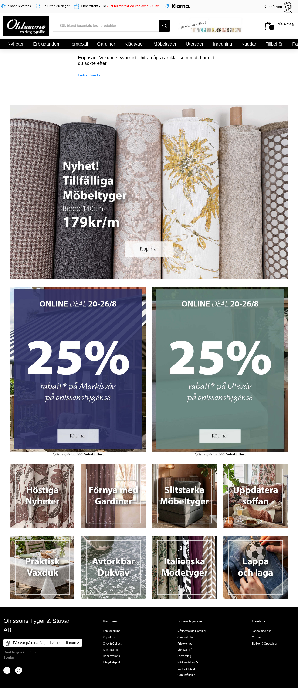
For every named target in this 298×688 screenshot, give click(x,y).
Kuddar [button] (248, 43)
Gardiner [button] (106, 43)
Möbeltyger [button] (164, 43)
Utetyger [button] (194, 43)
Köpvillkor (109, 637)
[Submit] (164, 26)
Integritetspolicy (113, 662)
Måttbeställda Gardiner (191, 631)
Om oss (256, 637)
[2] (7, 670)
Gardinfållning (186, 675)
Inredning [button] (222, 43)
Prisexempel (185, 643)
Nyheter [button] (15, 43)
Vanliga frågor (186, 668)
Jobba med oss (261, 631)
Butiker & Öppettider (264, 643)
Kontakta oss (111, 650)
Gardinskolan (185, 637)
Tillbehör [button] (274, 43)
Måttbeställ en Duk (189, 662)
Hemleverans (111, 656)
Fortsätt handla (89, 75)
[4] (18, 670)
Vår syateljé (184, 650)
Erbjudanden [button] (46, 43)
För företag (184, 656)
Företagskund (111, 631)
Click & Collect (112, 643)
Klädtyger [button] (134, 43)
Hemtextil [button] (78, 43)
